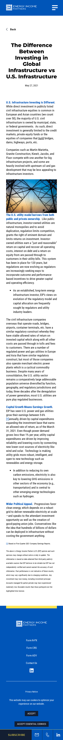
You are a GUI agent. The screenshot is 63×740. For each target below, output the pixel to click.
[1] (7, 419)
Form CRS (31, 647)
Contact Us (31, 663)
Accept (31, 713)
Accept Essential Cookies (31, 724)
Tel (47, 735)
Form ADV (31, 655)
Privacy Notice (31, 691)
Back (13, 29)
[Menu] (55, 7)
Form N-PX (31, 640)
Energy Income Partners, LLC (21, 9)
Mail (37, 735)
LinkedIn (32, 670)
